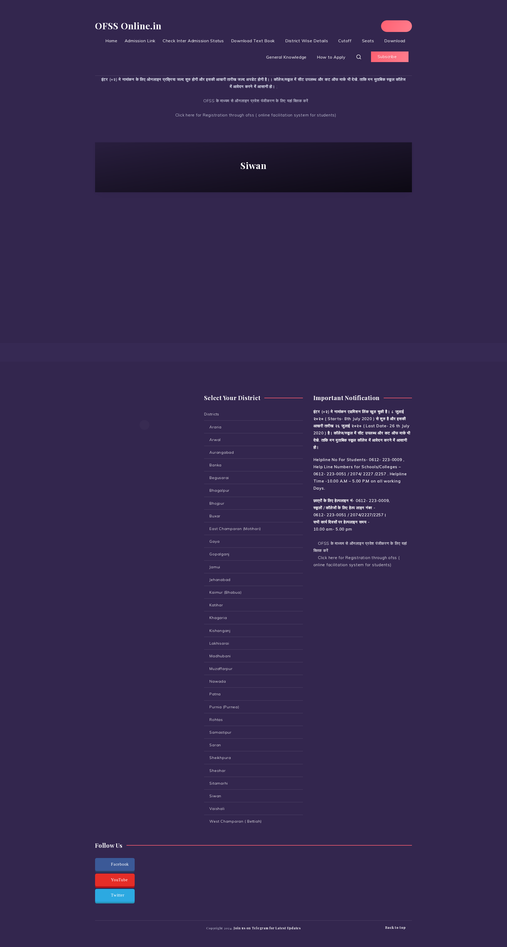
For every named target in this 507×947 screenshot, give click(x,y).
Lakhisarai (219, 643)
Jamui (214, 567)
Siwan (164, 230)
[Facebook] (391, 26)
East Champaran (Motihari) (235, 528)
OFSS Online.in (128, 25)
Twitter (117, 895)
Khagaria (218, 617)
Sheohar (217, 770)
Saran (215, 745)
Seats (368, 40)
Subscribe (388, 56)
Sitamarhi (218, 783)
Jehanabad (220, 579)
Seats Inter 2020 (132, 230)
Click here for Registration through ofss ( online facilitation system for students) (255, 115)
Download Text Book (253, 40)
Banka (215, 465)
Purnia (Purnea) (224, 707)
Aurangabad (221, 452)
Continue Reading (144, 300)
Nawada (217, 681)
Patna (215, 694)
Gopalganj (219, 554)
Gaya (214, 541)
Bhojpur (216, 503)
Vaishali (216, 808)
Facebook (120, 864)
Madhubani (220, 656)
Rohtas (216, 719)
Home (111, 40)
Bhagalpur (219, 490)
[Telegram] (401, 26)
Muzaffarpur (220, 668)
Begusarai (219, 477)
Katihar (216, 605)
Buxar (214, 516)
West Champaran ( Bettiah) (235, 821)
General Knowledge (286, 57)
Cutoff (345, 40)
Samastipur (220, 732)
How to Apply (331, 57)
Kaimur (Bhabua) (225, 592)
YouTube (119, 880)
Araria (215, 427)
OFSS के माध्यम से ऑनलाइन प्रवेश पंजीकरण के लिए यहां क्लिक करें (255, 100)
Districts (211, 414)
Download (394, 40)
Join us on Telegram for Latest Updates (267, 928)
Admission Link (140, 40)
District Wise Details (306, 40)
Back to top (396, 927)
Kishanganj (220, 630)
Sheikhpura (220, 757)
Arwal (215, 439)
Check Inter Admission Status (193, 40)
